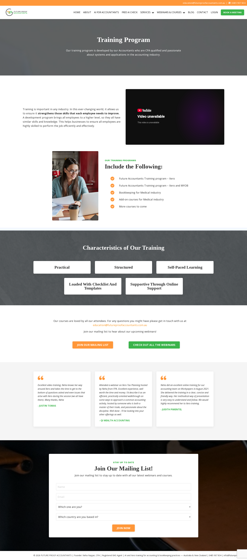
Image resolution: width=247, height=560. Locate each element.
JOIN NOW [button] (123, 528)
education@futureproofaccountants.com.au (204, 2)
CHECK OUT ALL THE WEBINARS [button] (154, 345)
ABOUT (87, 12)
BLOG (191, 12)
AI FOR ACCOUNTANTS (106, 12)
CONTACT (202, 12)
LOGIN (214, 12)
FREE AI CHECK (130, 12)
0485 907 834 (239, 2)
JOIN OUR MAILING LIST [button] (92, 345)
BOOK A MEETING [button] (232, 12)
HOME (76, 12)
